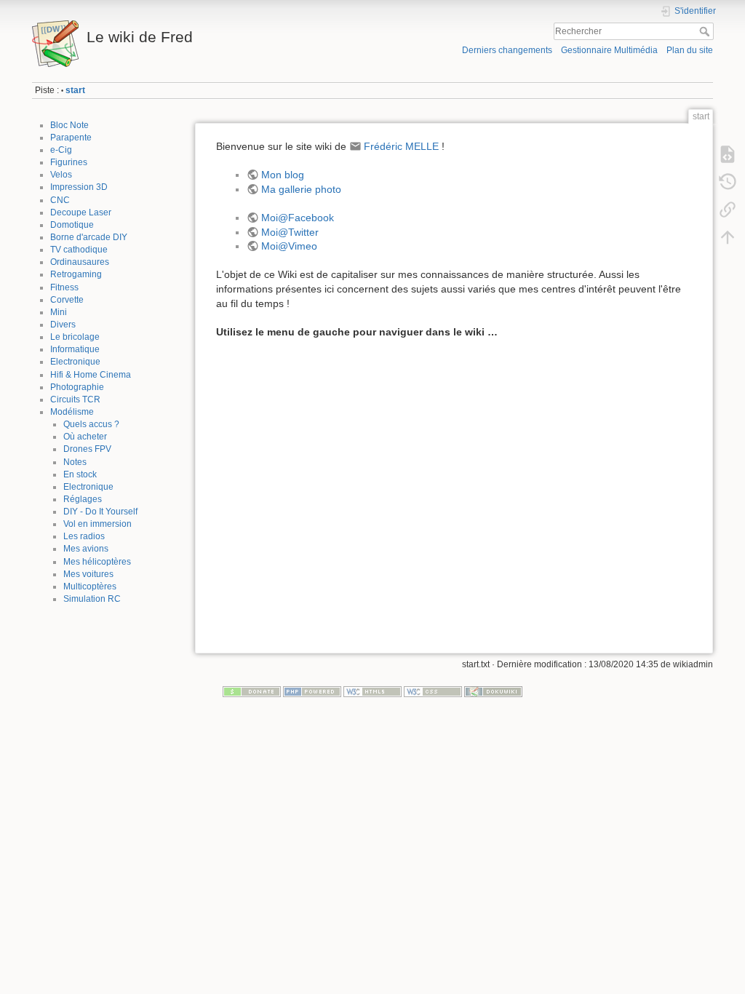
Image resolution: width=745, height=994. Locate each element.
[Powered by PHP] (312, 691)
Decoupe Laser (80, 212)
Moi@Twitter (290, 232)
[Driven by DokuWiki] (493, 691)
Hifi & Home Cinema (90, 375)
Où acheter (85, 437)
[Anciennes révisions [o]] (727, 182)
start (75, 90)
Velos (61, 175)
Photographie (77, 387)
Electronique (75, 362)
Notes (75, 462)
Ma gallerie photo (301, 189)
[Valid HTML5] (372, 691)
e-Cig (61, 150)
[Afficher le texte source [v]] (727, 154)
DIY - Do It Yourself (100, 511)
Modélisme (72, 412)
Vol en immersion (97, 524)
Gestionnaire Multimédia (609, 50)
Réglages (82, 499)
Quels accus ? (91, 424)
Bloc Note (69, 125)
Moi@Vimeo (289, 246)
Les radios (84, 536)
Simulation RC (92, 599)
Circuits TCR (75, 399)
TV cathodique (79, 249)
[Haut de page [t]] (727, 237)
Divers (63, 324)
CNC (60, 200)
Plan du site (689, 50)
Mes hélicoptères (97, 562)
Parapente (71, 137)
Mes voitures (88, 574)
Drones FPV (87, 449)
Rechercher (706, 31)
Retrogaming (76, 274)
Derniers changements (507, 50)
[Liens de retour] (727, 209)
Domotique (72, 225)
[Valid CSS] (433, 691)
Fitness (64, 287)
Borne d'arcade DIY (88, 237)
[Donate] (252, 691)
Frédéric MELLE (401, 146)
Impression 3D (79, 187)
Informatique (75, 349)
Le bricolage (75, 337)
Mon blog (282, 174)
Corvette (67, 300)
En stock (80, 474)
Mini (58, 312)
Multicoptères (89, 586)
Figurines (68, 162)
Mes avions (85, 549)
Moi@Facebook (297, 217)
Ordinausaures (79, 262)
